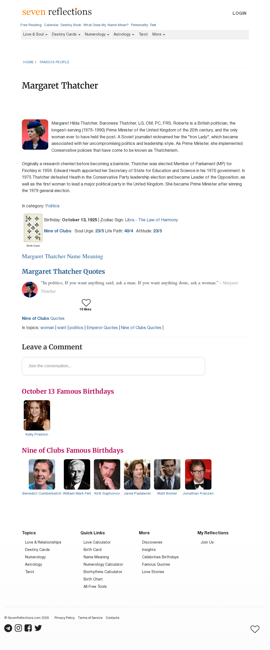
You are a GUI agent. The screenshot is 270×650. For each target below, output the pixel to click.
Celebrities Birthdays (160, 557)
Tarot (143, 34)
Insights (149, 550)
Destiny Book (71, 25)
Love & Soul (34, 34)
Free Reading (31, 25)
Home (28, 62)
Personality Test (143, 25)
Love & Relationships (43, 542)
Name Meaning (96, 557)
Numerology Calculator (103, 564)
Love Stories (153, 572)
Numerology (96, 34)
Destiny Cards (65, 34)
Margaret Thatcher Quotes (63, 271)
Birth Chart (93, 579)
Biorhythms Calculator (103, 572)
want (61, 328)
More (157, 34)
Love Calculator (97, 542)
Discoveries (152, 542)
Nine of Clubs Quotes (141, 328)
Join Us (207, 542)
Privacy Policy (65, 618)
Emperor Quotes (102, 328)
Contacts (112, 618)
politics (76, 328)
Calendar (51, 25)
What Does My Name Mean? (106, 25)
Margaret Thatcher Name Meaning (62, 256)
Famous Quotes (156, 564)
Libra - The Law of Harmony (151, 220)
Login (239, 14)
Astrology (123, 34)
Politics (52, 206)
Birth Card (93, 550)
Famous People (55, 62)
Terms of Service (90, 618)
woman (47, 328)
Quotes (43, 319)
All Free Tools (95, 587)
